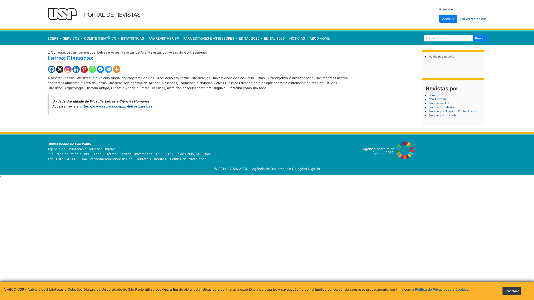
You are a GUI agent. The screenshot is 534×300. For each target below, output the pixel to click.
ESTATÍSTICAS (132, 38)
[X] (59, 69)
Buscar (480, 38)
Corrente (58, 52)
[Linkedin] (76, 69)
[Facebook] (51, 69)
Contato (142, 159)
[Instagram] (68, 69)
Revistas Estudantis (441, 107)
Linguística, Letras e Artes (99, 52)
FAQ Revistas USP (164, 38)
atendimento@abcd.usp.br (111, 159)
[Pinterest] (84, 69)
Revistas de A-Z (133, 52)
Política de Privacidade (188, 159)
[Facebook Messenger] (100, 69)
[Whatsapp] (92, 69)
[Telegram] (108, 69)
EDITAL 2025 (249, 38)
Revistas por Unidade (442, 115)
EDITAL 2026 (274, 38)
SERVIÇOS (71, 38)
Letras (72, 52)
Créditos (159, 159)
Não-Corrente (438, 99)
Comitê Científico (100, 38)
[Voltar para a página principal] (97, 14)
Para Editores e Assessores (208, 38)
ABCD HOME (320, 38)
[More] (116, 69)
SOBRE (53, 38)
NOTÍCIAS (297, 38)
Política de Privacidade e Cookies (441, 289)
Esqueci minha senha (473, 18)
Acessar (448, 19)
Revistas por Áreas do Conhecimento (177, 52)
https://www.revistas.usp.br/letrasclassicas (116, 106)
